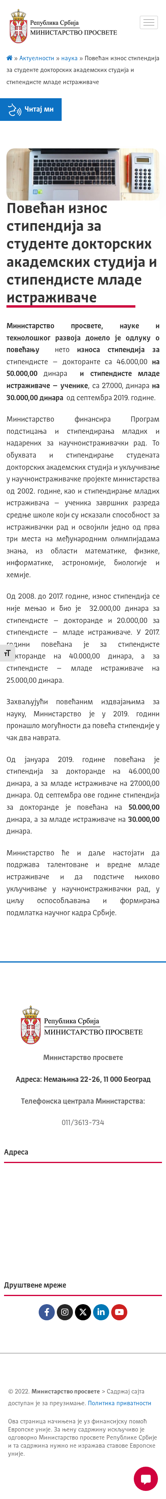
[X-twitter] (83, 1312)
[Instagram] (65, 1312)
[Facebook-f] (47, 1312)
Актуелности (36, 59)
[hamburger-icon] (149, 22)
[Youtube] (119, 1312)
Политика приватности (119, 1404)
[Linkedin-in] (101, 1312)
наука (69, 59)
